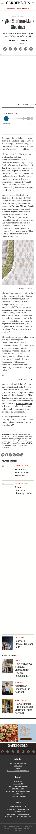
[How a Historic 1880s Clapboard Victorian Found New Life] (7, 712)
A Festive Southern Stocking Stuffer (24, 490)
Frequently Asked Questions (18, 791)
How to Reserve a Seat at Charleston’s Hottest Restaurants (23, 669)
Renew (18, 768)
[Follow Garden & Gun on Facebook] (2, 752)
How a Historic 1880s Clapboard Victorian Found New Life (24, 708)
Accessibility (18, 794)
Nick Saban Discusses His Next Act (22, 689)
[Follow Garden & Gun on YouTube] (33, 752)
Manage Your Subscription (18, 771)
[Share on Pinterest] (20, 49)
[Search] (33, 3)
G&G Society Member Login (18, 814)
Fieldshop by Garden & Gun (18, 809)
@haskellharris (22, 445)
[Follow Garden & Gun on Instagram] (7, 752)
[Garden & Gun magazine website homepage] (18, 3)
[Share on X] (15, 49)
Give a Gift (18, 766)
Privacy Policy (18, 789)
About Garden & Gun (18, 806)
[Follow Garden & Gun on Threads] (12, 752)
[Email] (26, 49)
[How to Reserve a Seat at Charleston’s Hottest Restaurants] (7, 672)
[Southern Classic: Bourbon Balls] (7, 649)
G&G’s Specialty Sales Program (18, 816)
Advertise (18, 781)
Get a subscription (18, 763)
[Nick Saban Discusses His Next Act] (7, 694)
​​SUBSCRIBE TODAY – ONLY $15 (18, 8)
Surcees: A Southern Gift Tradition (22, 472)
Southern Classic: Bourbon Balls (24, 644)
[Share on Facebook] (10, 49)
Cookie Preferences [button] (18, 796)
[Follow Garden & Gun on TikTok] (28, 752)
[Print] (31, 49)
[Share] (5, 49)
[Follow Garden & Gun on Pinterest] (23, 752)
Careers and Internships (18, 786)
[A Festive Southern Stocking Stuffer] (7, 484)
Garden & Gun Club (18, 811)
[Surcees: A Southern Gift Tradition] (7, 466)
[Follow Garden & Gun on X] (18, 752)
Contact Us (18, 784)
